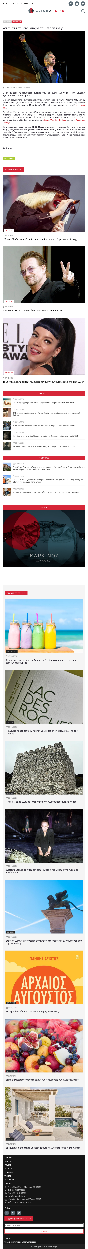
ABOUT (6, 4)
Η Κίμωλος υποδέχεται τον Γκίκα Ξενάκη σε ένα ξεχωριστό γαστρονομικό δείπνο (46, 414)
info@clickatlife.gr (17, 1196)
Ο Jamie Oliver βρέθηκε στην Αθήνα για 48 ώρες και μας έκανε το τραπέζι (46, 492)
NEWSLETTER (27, 4)
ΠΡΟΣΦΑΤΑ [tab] (44, 393)
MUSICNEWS (9, 158)
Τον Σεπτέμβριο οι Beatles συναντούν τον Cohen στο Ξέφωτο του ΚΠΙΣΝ (46, 436)
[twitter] (83, 3)
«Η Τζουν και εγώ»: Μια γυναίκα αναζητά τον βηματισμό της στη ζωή (44, 446)
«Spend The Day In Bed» (54, 120)
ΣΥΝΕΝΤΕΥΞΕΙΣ (44, 458)
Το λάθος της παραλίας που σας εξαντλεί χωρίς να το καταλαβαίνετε (43, 402)
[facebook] (71, 3)
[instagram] (77, 3)
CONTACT (15, 4)
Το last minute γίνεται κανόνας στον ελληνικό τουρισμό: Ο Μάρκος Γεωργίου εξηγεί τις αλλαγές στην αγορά (48, 480)
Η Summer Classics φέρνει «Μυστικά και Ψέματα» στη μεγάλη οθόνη (44, 425)
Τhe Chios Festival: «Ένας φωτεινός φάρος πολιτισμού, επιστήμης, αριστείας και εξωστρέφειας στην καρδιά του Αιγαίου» (49, 468)
